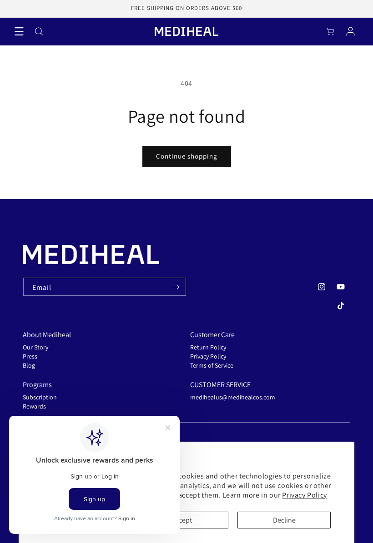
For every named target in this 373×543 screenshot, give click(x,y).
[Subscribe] (176, 286)
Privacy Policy (304, 495)
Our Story (35, 347)
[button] (19, 31)
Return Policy (208, 347)
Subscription (40, 397)
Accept (181, 520)
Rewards (34, 406)
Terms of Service (211, 365)
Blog (29, 365)
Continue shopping (186, 156)
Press (30, 356)
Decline (284, 520)
